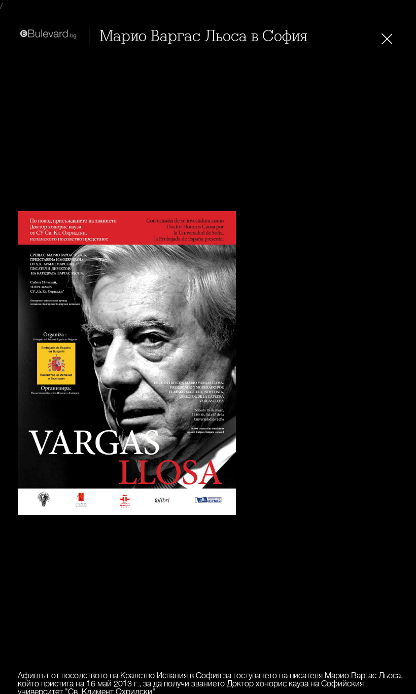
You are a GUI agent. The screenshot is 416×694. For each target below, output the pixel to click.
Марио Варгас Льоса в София (203, 36)
